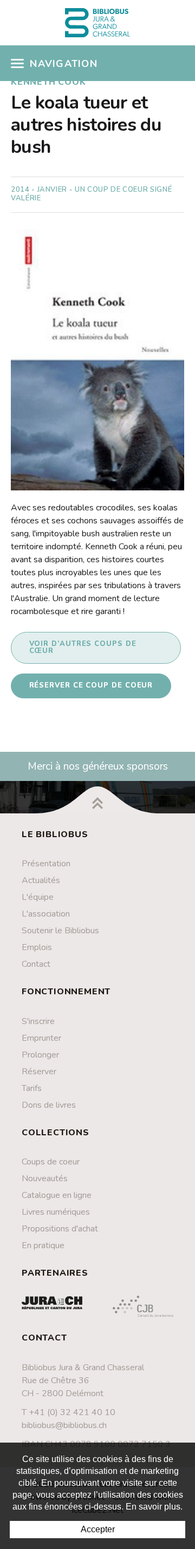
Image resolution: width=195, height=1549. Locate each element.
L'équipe (38, 897)
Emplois (37, 947)
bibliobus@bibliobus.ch (64, 1425)
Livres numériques (56, 1212)
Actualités (41, 880)
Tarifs (32, 1088)
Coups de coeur (51, 1162)
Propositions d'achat (60, 1229)
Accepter (98, 1529)
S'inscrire (38, 1021)
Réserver (39, 1071)
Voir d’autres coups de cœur (82, 647)
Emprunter (41, 1038)
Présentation (46, 864)
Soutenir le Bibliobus (60, 931)
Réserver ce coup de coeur (91, 685)
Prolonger (40, 1055)
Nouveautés (45, 1178)
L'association (46, 914)
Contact (36, 964)
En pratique (43, 1245)
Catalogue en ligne (57, 1195)
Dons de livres (49, 1105)
